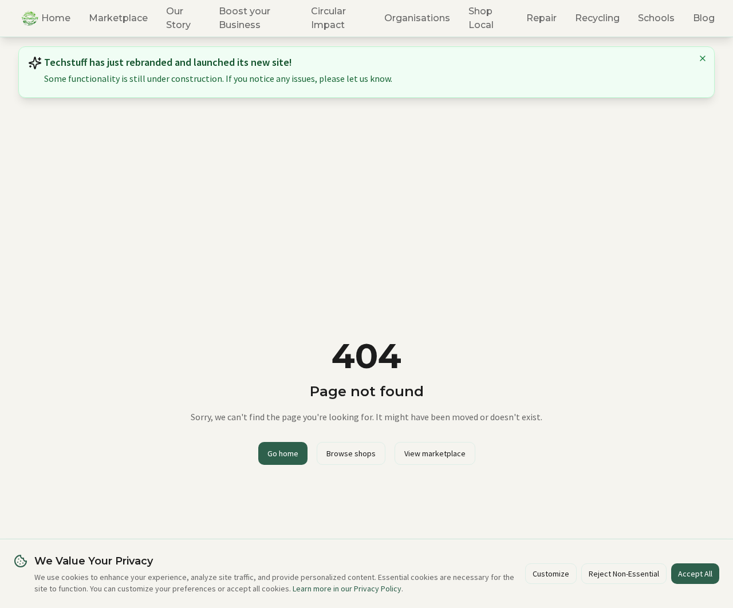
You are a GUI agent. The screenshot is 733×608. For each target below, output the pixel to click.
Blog (704, 18)
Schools (656, 18)
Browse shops (351, 453)
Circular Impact (328, 18)
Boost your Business (244, 18)
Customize (551, 573)
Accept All (695, 573)
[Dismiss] (694, 58)
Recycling (597, 18)
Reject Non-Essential (624, 573)
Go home (282, 453)
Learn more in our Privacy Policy (347, 588)
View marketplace (435, 453)
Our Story (178, 18)
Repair (541, 18)
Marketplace (118, 18)
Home (55, 18)
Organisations (417, 18)
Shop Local (481, 18)
